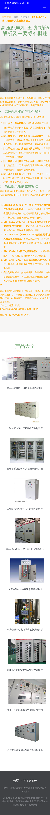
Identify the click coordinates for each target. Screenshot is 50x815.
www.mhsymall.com (30, 798)
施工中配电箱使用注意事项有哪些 (25, 589)
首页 (16, 17)
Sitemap (33, 805)
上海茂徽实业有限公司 (25, 801)
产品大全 (25, 17)
